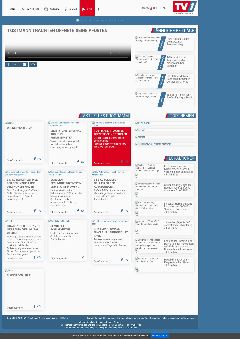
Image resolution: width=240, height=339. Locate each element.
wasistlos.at (110, 328)
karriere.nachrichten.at (75, 325)
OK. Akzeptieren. (159, 336)
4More (121, 328)
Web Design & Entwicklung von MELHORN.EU (48, 318)
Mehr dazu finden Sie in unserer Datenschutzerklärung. (125, 336)
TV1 (61, 325)
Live (89, 9)
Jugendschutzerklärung (149, 318)
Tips (101, 328)
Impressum (111, 318)
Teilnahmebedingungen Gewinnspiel (178, 318)
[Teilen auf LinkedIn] (16, 64)
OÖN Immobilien (122, 325)
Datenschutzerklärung (127, 318)
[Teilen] (24, 64)
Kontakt (101, 318)
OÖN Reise (136, 325)
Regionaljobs (91, 328)
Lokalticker (181, 158)
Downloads (92, 318)
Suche (73, 9)
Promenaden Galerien (73, 328)
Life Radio (92, 325)
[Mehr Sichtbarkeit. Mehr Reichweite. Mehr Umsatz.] (100, 20)
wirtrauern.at (131, 328)
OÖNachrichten (106, 325)
